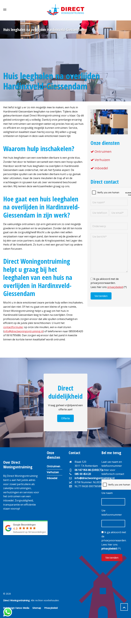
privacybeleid (115, 287)
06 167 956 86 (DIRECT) (88, 470)
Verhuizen (102, 160)
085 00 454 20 (83, 474)
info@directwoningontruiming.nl (23, 331)
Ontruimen (103, 151)
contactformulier (13, 327)
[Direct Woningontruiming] (65, 9)
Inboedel (101, 168)
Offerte (65, 418)
